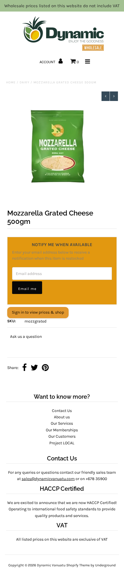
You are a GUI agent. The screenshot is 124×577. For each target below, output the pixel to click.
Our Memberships (62, 430)
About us (62, 417)
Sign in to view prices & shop (38, 312)
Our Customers (62, 436)
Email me (27, 288)
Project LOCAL (61, 443)
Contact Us (62, 410)
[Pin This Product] (45, 368)
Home (11, 82)
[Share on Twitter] (34, 368)
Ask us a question (26, 336)
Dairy (24, 82)
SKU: (11, 321)
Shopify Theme (78, 565)
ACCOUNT (48, 62)
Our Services (62, 423)
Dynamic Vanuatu (51, 565)
